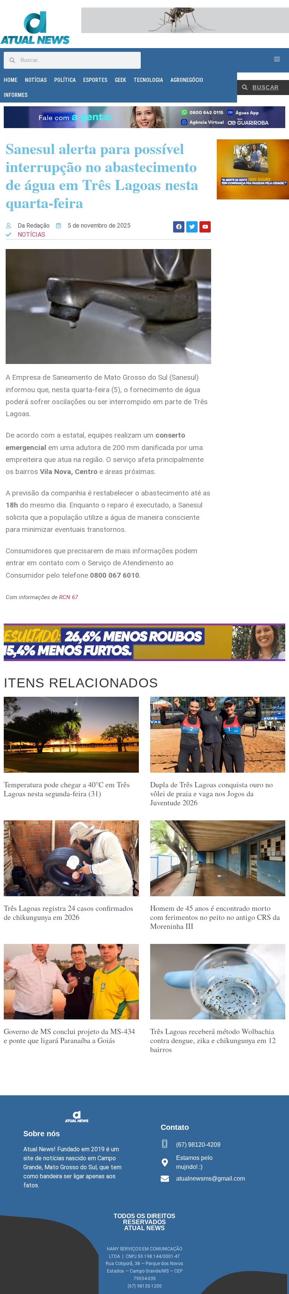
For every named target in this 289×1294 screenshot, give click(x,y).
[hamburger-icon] (276, 59)
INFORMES (15, 95)
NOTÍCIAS (36, 80)
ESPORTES (95, 80)
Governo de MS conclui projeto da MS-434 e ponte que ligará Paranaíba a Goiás (69, 1035)
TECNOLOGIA (148, 80)
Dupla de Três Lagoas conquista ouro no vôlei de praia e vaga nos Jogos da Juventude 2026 (211, 793)
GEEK (120, 80)
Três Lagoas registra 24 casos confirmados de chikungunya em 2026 (68, 912)
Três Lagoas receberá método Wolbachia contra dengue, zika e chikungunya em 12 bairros (213, 1040)
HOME (10, 80)
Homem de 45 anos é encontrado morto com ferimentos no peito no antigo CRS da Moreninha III (215, 917)
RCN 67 (68, 597)
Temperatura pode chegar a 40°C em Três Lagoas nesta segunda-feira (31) (67, 789)
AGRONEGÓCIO (186, 80)
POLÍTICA (65, 80)
